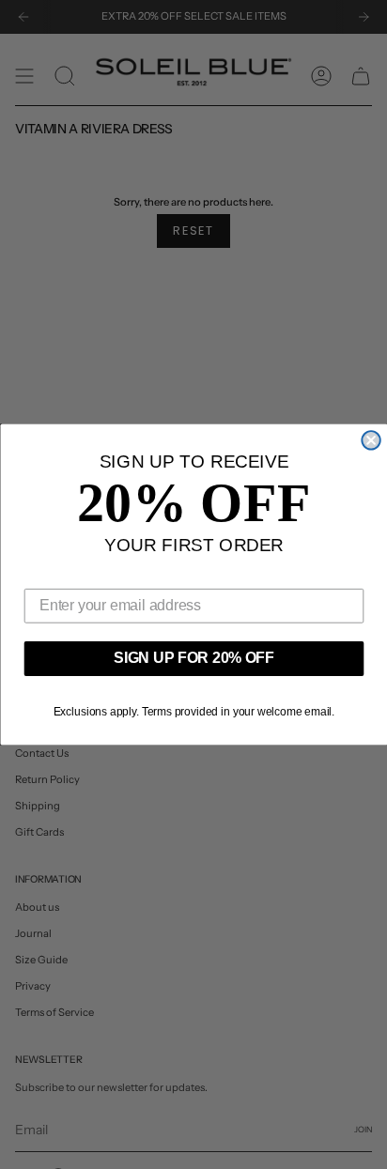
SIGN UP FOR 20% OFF (194, 658)
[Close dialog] (370, 440)
